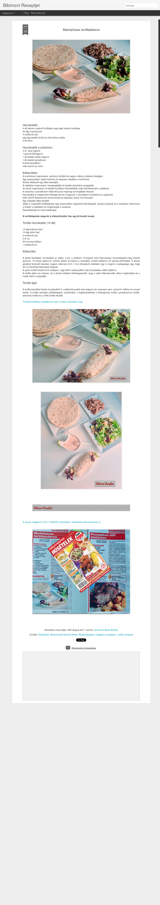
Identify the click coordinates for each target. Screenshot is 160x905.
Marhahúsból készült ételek (63, 634)
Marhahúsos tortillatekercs (81, 29)
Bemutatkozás (38, 12)
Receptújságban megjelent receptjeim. (98, 634)
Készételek (43, 634)
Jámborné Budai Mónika (106, 629)
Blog (27, 12)
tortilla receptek (125, 634)
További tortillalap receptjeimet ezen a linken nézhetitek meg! (53, 301)
